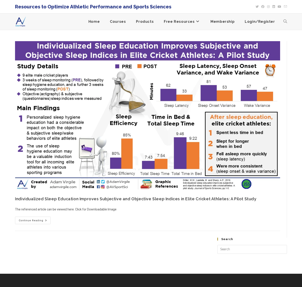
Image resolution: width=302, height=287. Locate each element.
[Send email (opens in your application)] (285, 6)
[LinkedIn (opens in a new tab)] (273, 6)
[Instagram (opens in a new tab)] (268, 6)
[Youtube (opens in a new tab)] (279, 6)
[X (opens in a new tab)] (257, 6)
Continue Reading (35, 219)
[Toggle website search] (285, 21)
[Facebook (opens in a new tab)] (263, 6)
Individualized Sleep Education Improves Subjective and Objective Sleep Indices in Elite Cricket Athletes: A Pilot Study (135, 198)
